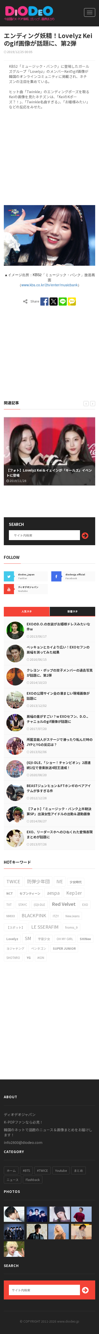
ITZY (56, 916)
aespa (53, 892)
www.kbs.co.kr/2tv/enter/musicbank (49, 284)
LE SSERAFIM (45, 926)
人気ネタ (27, 611)
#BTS (26, 1170)
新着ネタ (73, 611)
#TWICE (42, 1170)
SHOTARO (13, 957)
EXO (85, 904)
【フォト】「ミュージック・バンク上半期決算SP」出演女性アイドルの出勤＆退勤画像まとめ (59, 813)
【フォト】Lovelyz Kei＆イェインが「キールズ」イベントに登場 (49, 473)
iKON (40, 957)
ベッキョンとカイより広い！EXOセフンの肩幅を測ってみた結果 (58, 650)
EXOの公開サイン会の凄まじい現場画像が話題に (58, 696)
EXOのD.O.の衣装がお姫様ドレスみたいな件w (58, 626)
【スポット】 (15, 927)
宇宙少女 (44, 939)
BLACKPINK (34, 915)
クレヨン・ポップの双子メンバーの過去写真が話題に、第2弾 (60, 673)
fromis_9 (71, 927)
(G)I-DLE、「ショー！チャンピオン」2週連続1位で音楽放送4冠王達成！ (59, 765)
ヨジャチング (15, 948)
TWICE (13, 881)
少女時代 (76, 882)
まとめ (78, 1170)
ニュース (13, 1179)
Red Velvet (64, 904)
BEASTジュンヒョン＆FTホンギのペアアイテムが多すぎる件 (59, 788)
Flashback (33, 1179)
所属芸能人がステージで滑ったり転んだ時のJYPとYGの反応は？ (60, 742)
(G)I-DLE (39, 904)
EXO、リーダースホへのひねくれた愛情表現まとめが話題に (60, 834)
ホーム (11, 1170)
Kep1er (74, 892)
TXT (9, 904)
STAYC (22, 904)
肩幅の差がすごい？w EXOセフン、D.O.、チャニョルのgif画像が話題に (58, 719)
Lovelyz (12, 939)
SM (28, 938)
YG (29, 957)
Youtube (61, 1170)
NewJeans (72, 916)
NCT (9, 893)
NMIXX (10, 916)
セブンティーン (30, 893)
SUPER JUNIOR (64, 948)
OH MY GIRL (65, 939)
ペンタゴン (38, 948)
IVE (59, 881)
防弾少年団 (38, 881)
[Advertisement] (49, 156)
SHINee (85, 939)
